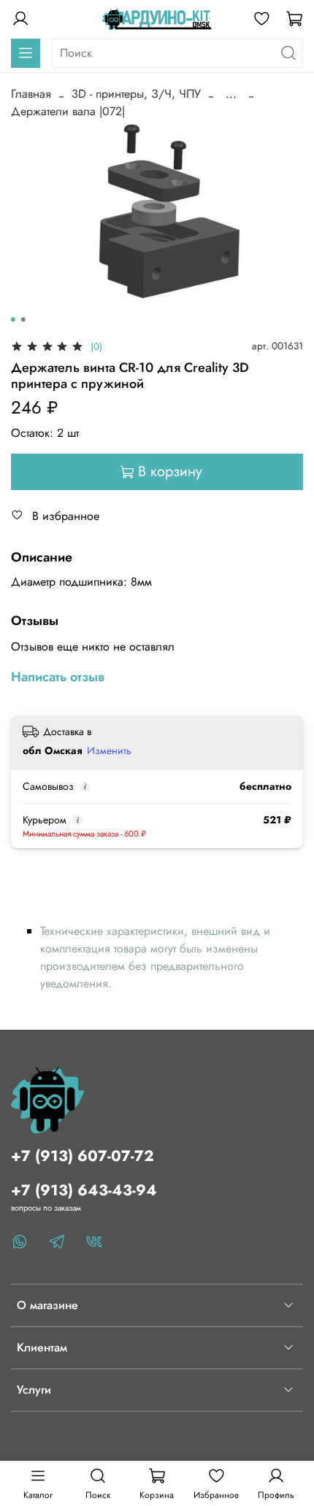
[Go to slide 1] (13, 319)
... (231, 94)
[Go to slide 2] (23, 319)
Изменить (109, 750)
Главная (31, 93)
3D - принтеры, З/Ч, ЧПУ (136, 93)
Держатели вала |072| (68, 111)
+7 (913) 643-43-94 (84, 1190)
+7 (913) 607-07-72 (82, 1156)
